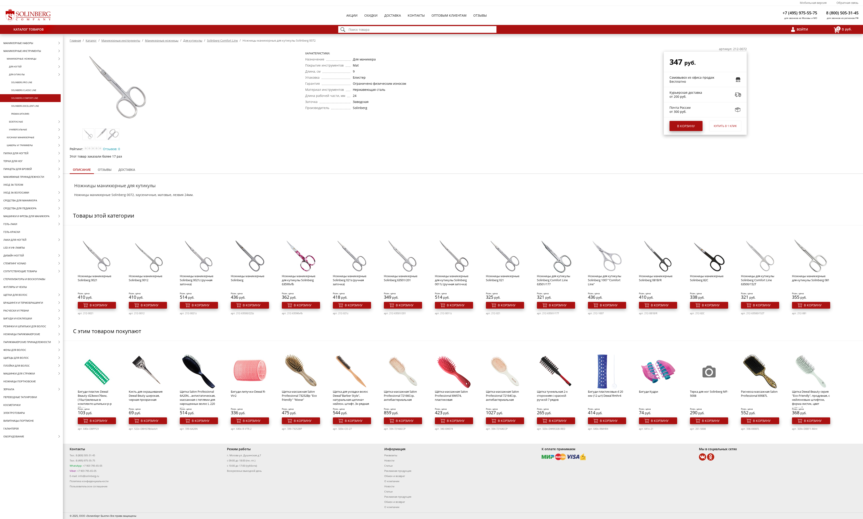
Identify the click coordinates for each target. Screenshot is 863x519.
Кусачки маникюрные (20, 137)
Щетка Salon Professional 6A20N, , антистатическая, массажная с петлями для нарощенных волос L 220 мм (197, 400)
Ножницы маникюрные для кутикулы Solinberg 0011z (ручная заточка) (451, 280)
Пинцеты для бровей (17, 169)
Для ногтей (15, 66)
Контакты (416, 15)
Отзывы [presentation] (104, 169)
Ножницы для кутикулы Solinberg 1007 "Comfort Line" (604, 280)
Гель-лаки (10, 224)
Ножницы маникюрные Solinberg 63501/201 (400, 278)
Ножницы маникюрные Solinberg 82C (706, 278)
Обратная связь (847, 3)
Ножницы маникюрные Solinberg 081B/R (655, 278)
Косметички (11, 405)
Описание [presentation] (82, 169)
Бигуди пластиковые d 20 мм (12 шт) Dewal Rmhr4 (605, 394)
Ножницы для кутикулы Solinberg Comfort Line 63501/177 (553, 280)
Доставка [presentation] (126, 169)
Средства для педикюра (19, 208)
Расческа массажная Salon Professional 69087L (759, 394)
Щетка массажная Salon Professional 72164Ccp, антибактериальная (502, 396)
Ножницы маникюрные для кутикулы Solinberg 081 (810, 278)
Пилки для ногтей (15, 153)
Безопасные (16, 121)
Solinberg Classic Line (23, 90)
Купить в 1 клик (725, 126)
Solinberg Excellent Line (25, 106)
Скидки (371, 15)
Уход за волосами (16, 192)
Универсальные (18, 129)
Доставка (392, 15)
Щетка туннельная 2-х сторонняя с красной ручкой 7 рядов (552, 396)
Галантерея (11, 428)
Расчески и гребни (16, 310)
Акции (352, 15)
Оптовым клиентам (449, 15)
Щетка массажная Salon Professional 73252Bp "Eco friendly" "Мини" (299, 396)
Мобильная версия (813, 3)
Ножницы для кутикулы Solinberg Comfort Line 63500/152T (757, 280)
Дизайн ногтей (13, 255)
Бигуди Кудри (648, 392)
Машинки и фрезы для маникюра (26, 216)
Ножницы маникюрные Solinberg (247, 278)
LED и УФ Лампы (14, 247)
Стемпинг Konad (14, 263)
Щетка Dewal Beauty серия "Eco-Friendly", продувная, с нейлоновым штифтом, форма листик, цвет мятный (811, 400)
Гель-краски (11, 232)
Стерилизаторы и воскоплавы (24, 279)
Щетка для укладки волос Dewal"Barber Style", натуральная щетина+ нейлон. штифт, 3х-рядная (351, 398)
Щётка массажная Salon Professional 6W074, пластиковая (451, 396)
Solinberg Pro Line (21, 82)
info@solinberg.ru (88, 476)
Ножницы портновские (19, 381)
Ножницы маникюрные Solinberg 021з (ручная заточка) (349, 280)
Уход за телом (13, 184)
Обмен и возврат (394, 476)
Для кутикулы (17, 74)
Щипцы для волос (16, 357)
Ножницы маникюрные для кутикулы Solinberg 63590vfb (298, 280)
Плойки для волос (16, 365)
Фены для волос (14, 350)
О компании (391, 481)
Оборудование (13, 436)
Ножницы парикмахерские (21, 334)
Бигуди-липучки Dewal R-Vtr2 (248, 394)
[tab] (82, 170)
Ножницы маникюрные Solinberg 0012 (145, 278)
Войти (802, 29)
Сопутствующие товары (20, 271)
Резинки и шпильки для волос (24, 326)
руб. (845, 29)
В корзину (686, 126)
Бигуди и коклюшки (17, 318)
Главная (75, 40)
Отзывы (480, 15)
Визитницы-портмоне (18, 420)
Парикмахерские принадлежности (27, 342)
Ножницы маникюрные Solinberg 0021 (94, 278)
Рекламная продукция (397, 470)
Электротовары (14, 412)
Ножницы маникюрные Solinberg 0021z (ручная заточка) (196, 280)
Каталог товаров (28, 29)
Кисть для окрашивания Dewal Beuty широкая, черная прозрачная (145, 396)
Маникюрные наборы (18, 43)
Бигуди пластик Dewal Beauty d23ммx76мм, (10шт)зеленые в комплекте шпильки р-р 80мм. (95, 400)
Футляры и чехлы (15, 287)
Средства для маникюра (20, 200)
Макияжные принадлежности (23, 176)
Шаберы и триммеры (20, 145)
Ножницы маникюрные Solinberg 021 (502, 278)
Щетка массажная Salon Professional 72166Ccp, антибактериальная (400, 396)
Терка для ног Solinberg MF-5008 (709, 394)
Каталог (91, 40)
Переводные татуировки (20, 397)
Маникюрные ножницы (21, 58)
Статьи (388, 465)
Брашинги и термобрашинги (23, 302)
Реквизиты (390, 455)
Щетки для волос (15, 294)
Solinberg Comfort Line (24, 98)
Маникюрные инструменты (22, 51)
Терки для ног (13, 161)
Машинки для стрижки (19, 373)
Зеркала (8, 389)
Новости (389, 460)
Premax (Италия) (20, 113)
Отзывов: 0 (111, 149)
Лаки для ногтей (14, 239)
